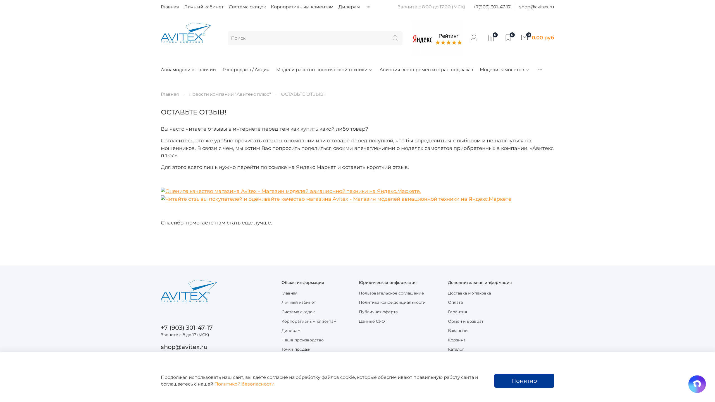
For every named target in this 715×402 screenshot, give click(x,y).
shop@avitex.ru (536, 6)
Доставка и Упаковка (469, 293)
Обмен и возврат (465, 321)
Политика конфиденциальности (392, 302)
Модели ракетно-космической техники (322, 69)
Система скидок (247, 6)
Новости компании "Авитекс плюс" (230, 94)
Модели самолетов (502, 69)
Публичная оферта (378, 311)
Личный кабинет (204, 6)
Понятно (524, 380)
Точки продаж (296, 349)
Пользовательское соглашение (391, 293)
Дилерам (349, 6)
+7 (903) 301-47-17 (187, 327)
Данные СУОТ (373, 321)
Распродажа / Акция (246, 69)
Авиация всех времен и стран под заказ (426, 69)
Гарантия (457, 311)
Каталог (456, 349)
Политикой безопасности (244, 384)
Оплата (455, 302)
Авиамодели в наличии (188, 69)
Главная (170, 6)
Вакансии (458, 330)
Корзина (457, 340)
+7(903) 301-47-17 (492, 6)
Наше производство (303, 340)
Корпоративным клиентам (302, 6)
